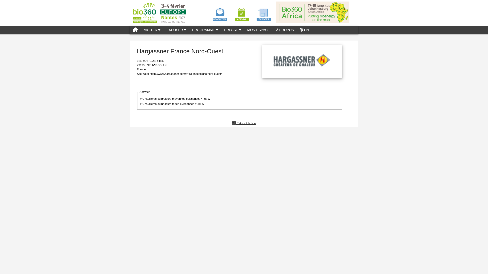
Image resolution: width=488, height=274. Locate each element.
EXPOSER (175, 30)
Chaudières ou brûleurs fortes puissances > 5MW (173, 103)
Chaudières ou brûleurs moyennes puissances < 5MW (176, 98)
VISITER (151, 30)
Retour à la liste (246, 123)
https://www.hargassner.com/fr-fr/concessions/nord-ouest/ (186, 73)
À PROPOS (285, 30)
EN (306, 30)
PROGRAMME (204, 30)
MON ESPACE (258, 30)
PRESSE (231, 30)
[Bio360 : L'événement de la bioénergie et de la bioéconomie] (135, 30)
